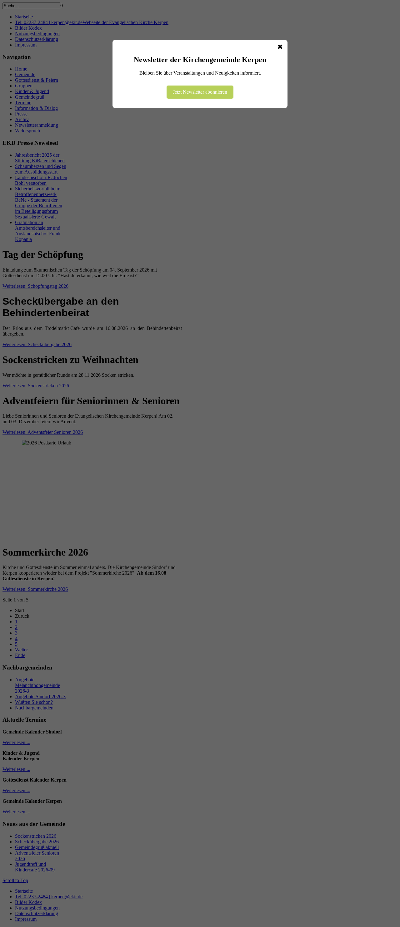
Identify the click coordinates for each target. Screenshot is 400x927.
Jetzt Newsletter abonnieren (200, 92)
